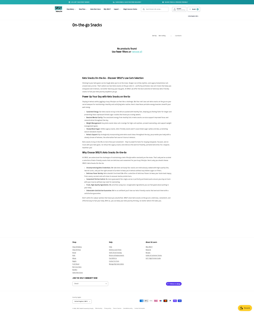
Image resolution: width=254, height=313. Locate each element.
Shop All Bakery (77, 247)
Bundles (74, 270)
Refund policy (98, 308)
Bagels (74, 261)
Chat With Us (113, 258)
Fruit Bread (75, 264)
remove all (137, 52)
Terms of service (117, 308)
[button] (71, 9)
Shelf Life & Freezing (115, 252)
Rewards (148, 250)
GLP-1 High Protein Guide (153, 258)
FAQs (110, 247)
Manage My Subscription (116, 264)
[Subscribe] (106, 283)
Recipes (148, 252)
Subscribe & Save (77, 272)
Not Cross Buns (76, 267)
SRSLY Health (80, 308)
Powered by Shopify (88, 308)
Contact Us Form (114, 261)
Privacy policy (107, 308)
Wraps (74, 258)
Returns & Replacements (116, 255)
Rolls (73, 255)
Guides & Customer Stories (154, 255)
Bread (74, 252)
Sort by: (154, 35)
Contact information (140, 308)
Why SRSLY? (149, 247)
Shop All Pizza (76, 250)
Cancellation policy (128, 308)
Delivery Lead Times (115, 250)
